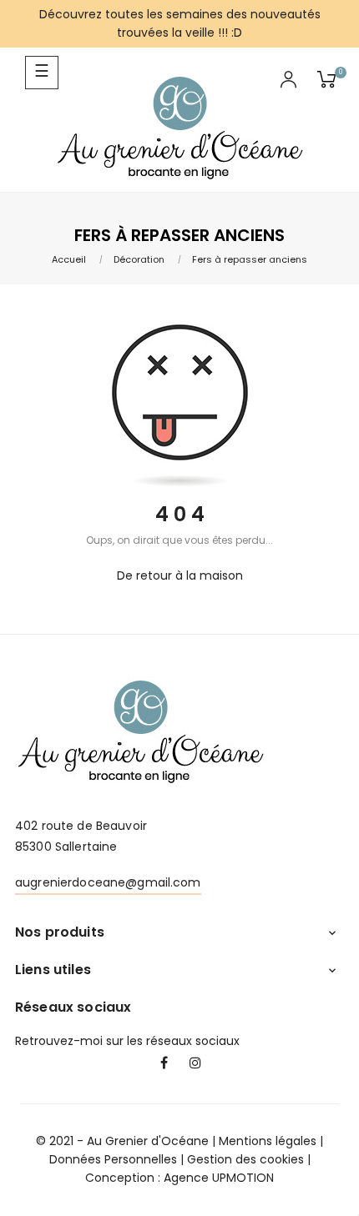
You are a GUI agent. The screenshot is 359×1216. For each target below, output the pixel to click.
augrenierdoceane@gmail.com (108, 882)
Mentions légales (267, 1141)
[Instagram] (195, 1064)
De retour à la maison (180, 575)
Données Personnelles (113, 1159)
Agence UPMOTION (219, 1177)
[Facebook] (163, 1064)
